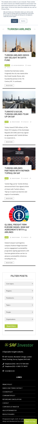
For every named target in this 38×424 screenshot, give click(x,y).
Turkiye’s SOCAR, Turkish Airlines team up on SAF (16, 114)
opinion (7, 65)
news (6, 122)
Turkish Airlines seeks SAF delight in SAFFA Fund (17, 57)
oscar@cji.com (10, 371)
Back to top (30, 421)
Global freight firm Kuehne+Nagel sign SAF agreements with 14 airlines (17, 228)
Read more (9, 85)
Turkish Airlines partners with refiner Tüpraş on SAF (17, 170)
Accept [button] (14, 21)
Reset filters (11, 326)
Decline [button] (23, 21)
